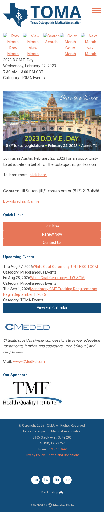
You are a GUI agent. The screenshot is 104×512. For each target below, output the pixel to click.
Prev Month (13, 51)
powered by (39, 505)
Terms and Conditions (63, 455)
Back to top (50, 492)
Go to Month (70, 51)
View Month (33, 51)
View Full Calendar (52, 308)
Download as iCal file (21, 201)
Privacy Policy (35, 455)
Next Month (90, 51)
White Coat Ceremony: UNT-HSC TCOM (65, 266)
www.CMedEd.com (29, 361)
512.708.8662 (57, 449)
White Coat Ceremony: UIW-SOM (57, 278)
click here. (38, 174)
